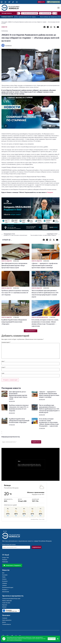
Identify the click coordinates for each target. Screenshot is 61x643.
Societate (4, 575)
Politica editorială (7, 600)
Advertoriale (5, 591)
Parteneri (4, 559)
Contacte (4, 618)
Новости (4, 27)
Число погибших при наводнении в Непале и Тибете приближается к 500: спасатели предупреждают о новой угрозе (49, 408)
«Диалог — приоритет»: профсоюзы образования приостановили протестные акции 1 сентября (45, 265)
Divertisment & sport (7, 587)
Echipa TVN (5, 557)
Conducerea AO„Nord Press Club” (11, 598)
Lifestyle (4, 583)
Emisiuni (4, 589)
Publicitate (5, 561)
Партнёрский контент (42, 317)
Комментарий (5, 342)
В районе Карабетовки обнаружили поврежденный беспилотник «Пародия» (14, 322)
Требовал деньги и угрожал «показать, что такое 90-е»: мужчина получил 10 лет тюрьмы (15, 293)
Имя (3, 361)
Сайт (2, 373)
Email (3, 367)
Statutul (4, 607)
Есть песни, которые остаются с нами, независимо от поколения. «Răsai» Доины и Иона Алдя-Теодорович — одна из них (49, 422)
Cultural (4, 585)
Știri (3, 573)
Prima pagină (4, 22)
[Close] (58, 639)
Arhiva (4, 622)
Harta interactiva (6, 620)
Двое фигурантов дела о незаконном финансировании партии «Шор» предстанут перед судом (14, 265)
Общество (9, 260)
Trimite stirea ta (6, 624)
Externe (4, 579)
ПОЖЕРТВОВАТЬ (52, 638)
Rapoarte (4, 605)
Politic (4, 577)
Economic (5, 581)
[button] (44, 27)
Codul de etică (6, 602)
